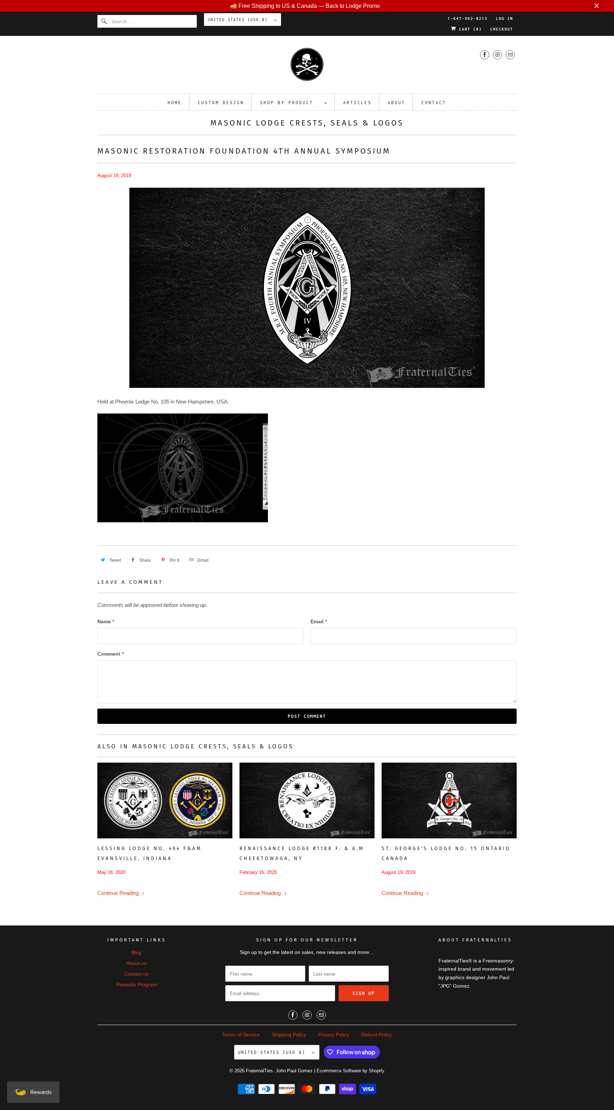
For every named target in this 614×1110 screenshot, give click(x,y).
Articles (357, 102)
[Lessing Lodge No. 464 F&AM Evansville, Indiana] (164, 801)
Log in (504, 18)
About (396, 102)
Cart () (469, 29)
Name (105, 621)
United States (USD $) (239, 19)
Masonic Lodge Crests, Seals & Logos (307, 123)
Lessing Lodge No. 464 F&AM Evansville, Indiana (149, 853)
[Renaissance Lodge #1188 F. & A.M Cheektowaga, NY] (307, 801)
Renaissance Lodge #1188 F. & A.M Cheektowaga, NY (301, 853)
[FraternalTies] (307, 67)
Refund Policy (376, 1034)
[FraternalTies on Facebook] (484, 55)
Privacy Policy (333, 1034)
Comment (110, 654)
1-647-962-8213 (468, 18)
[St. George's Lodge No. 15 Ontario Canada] (449, 801)
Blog (136, 952)
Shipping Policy (289, 1034)
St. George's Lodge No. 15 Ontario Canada (446, 853)
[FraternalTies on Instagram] (497, 55)
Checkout (501, 29)
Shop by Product (290, 102)
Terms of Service (241, 1034)
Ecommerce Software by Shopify (350, 1070)
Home (175, 102)
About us (136, 963)
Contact (433, 102)
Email (319, 621)
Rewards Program (136, 984)
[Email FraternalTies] (510, 55)
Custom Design (221, 102)
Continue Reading (118, 893)
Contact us (136, 974)
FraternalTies (259, 1070)
